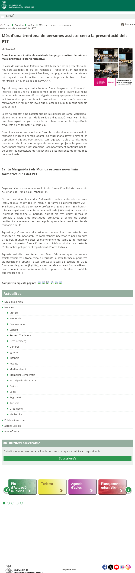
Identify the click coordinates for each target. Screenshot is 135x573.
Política (14, 386)
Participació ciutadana (23, 380)
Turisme (14, 403)
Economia (15, 318)
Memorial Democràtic (22, 374)
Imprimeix (130, 24)
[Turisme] (52, 487)
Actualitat (19, 25)
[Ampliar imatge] (113, 85)
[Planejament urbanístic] (112, 487)
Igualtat (14, 352)
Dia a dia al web (13, 301)
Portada (7, 25)
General (14, 346)
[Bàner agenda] (82, 487)
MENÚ (10, 16)
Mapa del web (69, 569)
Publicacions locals (15, 420)
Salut (13, 391)
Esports (14, 329)
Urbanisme (16, 408)
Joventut (14, 363)
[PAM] (22, 487)
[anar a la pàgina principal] (67, 6)
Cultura (14, 312)
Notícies (32, 25)
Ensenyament (18, 324)
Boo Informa (11, 431)
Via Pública (16, 414)
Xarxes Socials (12, 425)
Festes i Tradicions (20, 335)
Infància (14, 358)
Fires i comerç (18, 341)
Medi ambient (18, 369)
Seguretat (15, 397)
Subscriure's (67, 458)
